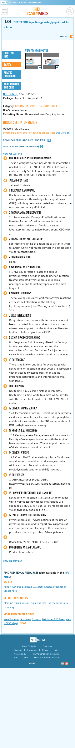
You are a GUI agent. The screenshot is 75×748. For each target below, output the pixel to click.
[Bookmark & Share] (66, 663)
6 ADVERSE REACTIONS (20, 293)
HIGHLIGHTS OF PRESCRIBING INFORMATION (30, 158)
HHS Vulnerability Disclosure (45, 653)
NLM (26, 657)
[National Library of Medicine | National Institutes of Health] (37, 639)
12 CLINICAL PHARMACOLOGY (23, 408)
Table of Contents (18, 181)
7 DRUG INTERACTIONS (20, 316)
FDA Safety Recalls (41, 586)
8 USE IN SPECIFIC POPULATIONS (25, 338)
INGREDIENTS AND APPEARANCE (25, 547)
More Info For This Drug (11, 85)
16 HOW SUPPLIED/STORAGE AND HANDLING (30, 493)
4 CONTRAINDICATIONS (20, 257)
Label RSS (64, 36)
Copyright (32, 649)
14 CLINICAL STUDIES (19, 453)
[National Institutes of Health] (5, 2)
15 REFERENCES (16, 475)
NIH (16, 657)
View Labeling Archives (17, 619)
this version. (63, 132)
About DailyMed (29, 646)
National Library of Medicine (25, 2)
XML (43, 140)
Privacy (45, 649)
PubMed (42, 603)
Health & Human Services (47, 657)
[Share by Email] (62, 663)
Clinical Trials (28, 603)
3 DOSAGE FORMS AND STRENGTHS (26, 239)
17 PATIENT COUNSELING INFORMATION (27, 515)
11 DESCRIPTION (16, 386)
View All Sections (12, 153)
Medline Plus (11, 603)
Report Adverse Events (17, 586)
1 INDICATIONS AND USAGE (22, 190)
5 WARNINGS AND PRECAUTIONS (25, 267)
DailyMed (38, 11)
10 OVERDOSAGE (17, 360)
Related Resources (10, 74)
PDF (37, 140)
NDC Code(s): (10, 94)
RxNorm (36, 619)
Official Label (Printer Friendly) (21, 146)
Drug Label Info (10, 54)
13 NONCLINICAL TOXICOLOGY (23, 431)
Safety (7, 65)
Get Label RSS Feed (53, 619)
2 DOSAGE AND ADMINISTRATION (25, 213)
